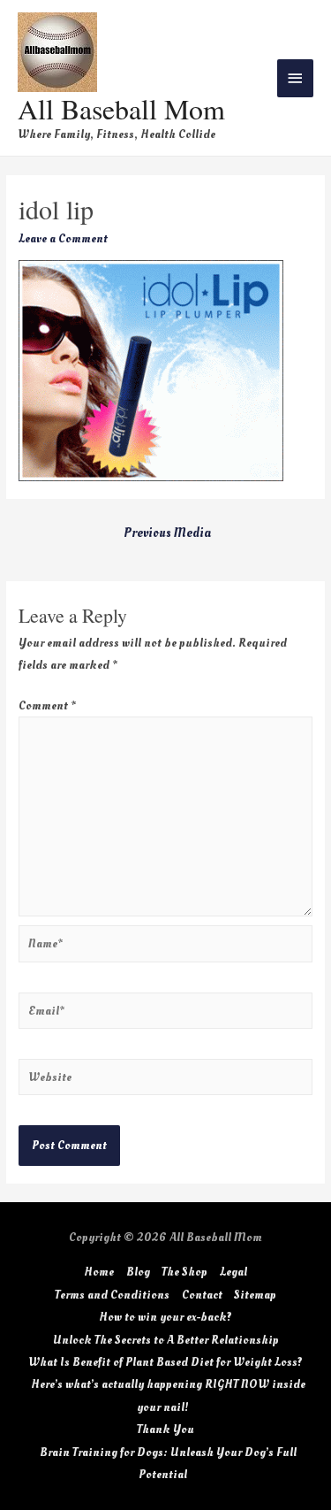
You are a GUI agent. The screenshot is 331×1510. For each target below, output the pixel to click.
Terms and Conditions (112, 1294)
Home (99, 1271)
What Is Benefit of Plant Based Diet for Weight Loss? (165, 1361)
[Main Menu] (295, 78)
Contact (202, 1294)
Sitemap (255, 1294)
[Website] (165, 1080)
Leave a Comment (63, 238)
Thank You (165, 1429)
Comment (47, 705)
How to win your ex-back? (165, 1316)
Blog (138, 1271)
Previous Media (167, 533)
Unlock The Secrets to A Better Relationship (166, 1339)
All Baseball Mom (121, 108)
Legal (233, 1271)
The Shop (184, 1271)
